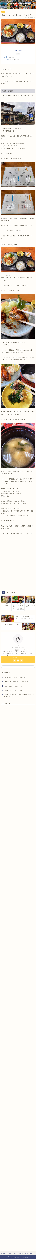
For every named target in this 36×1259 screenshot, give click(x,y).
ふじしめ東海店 (14, 60)
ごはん (3, 12)
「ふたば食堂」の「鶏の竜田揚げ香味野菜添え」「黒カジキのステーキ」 (19, 695)
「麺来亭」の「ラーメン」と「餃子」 (14, 690)
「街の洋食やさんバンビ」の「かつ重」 (15, 677)
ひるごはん (10, 57)
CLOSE (18, 53)
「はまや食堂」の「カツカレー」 (13, 686)
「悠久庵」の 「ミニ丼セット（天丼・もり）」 (17, 682)
